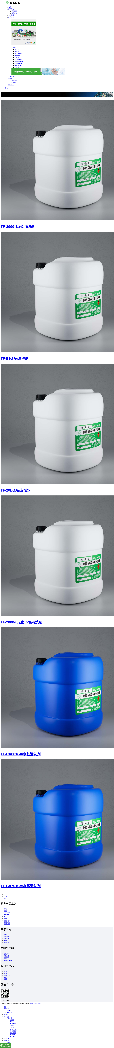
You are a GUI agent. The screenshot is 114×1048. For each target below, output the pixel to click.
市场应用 (11, 77)
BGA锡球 (17, 67)
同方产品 (11, 17)
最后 (5, 898)
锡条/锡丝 (18, 55)
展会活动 (14, 81)
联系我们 (11, 85)
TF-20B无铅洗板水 (16, 490)
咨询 (6, 88)
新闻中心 (6, 953)
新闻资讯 (11, 79)
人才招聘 (11, 15)
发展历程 (14, 11)
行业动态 (6, 957)
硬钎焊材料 (18, 65)
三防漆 (17, 57)
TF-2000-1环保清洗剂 (18, 227)
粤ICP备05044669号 (36, 1003)
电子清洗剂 (18, 53)
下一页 (5, 896)
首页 (9, 7)
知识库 (13, 83)
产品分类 (13, 47)
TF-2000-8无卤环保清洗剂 (21, 622)
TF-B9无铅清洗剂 (15, 358)
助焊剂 (17, 49)
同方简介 (11, 9)
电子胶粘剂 (18, 59)
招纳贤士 (6, 940)
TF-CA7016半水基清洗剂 (21, 886)
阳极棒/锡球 (18, 63)
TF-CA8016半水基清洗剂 (21, 754)
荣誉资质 (14, 13)
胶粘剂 (5, 918)
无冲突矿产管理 (8, 960)
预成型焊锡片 (19, 61)
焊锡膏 (17, 51)
